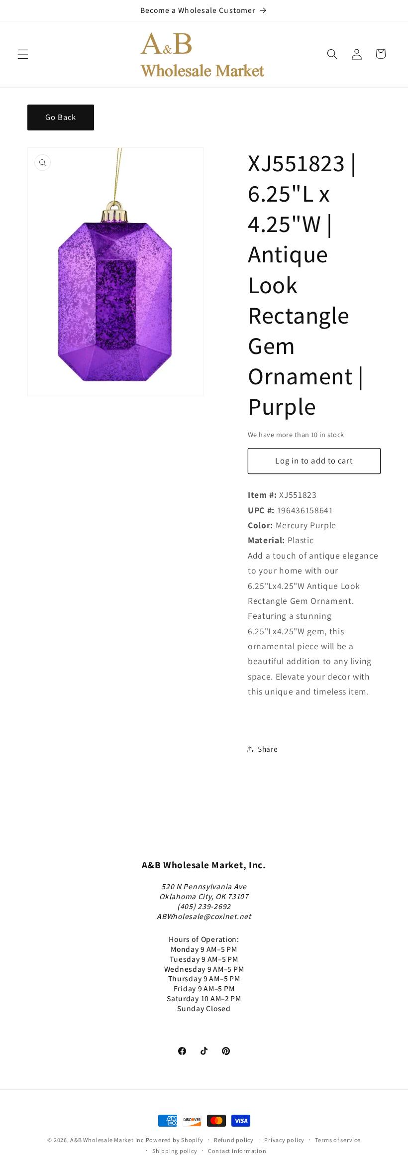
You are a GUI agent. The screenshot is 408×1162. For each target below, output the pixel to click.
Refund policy (234, 1140)
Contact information (237, 1151)
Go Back (61, 117)
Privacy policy (284, 1140)
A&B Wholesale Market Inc (106, 1140)
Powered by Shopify (175, 1140)
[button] (23, 54)
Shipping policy (175, 1151)
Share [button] (268, 749)
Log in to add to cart (314, 460)
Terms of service (337, 1140)
